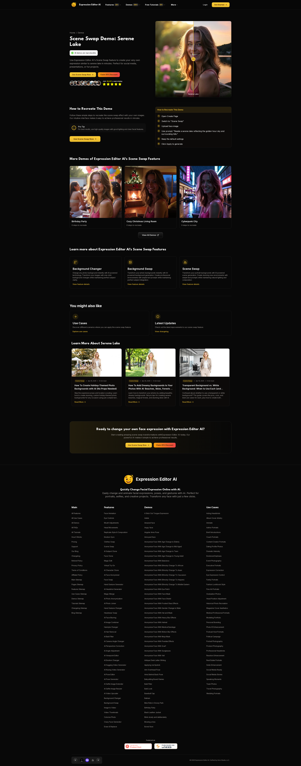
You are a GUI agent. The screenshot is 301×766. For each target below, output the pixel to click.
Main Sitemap (77, 580)
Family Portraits (212, 580)
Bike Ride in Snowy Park (153, 703)
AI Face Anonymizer (112, 575)
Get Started (219, 5)
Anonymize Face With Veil (154, 656)
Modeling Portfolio (213, 618)
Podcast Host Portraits (215, 632)
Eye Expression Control (215, 575)
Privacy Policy (77, 565)
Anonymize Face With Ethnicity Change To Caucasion (165, 575)
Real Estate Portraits (214, 660)
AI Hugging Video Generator (115, 665)
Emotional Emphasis (214, 556)
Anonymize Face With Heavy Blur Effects (160, 618)
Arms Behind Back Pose (153, 674)
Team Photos (211, 684)
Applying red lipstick (152, 665)
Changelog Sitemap (79, 608)
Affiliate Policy (77, 575)
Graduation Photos (213, 594)
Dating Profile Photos (214, 547)
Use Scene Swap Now (81, 75)
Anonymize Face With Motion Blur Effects (160, 632)
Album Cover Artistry (214, 518)
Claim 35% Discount (108, 75)
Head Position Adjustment (216, 599)
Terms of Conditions (79, 570)
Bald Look (148, 689)
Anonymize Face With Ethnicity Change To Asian (163, 570)
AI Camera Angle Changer (114, 641)
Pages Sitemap (77, 584)
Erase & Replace (110, 727)
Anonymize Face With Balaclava (156, 561)
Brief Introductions (213, 532)
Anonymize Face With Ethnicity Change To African (163, 565)
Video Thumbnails (111, 712)
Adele (146, 518)
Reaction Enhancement (215, 656)
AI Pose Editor (109, 674)
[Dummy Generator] (80, 760)
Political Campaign (213, 637)
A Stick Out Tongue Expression (156, 513)
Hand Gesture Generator (113, 584)
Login (205, 5)
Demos (132, 5)
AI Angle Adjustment (111, 651)
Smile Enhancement (214, 665)
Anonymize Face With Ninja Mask (157, 637)
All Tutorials (76, 532)
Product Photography (214, 646)
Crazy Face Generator (112, 722)
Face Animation (110, 513)
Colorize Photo (110, 717)
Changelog (76, 556)
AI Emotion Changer (111, 660)
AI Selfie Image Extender (113, 684)
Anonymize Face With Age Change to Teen (161, 551)
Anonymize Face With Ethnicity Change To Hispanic (164, 580)
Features (111, 5)
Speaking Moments (213, 679)
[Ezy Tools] (86, 760)
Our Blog (75, 551)
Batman (147, 698)
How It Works (77, 537)
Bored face (148, 727)
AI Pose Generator (111, 679)
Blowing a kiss (149, 722)
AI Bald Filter (109, 637)
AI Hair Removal (110, 632)
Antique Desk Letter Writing (155, 660)
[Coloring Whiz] (91, 760)
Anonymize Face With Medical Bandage (160, 627)
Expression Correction (215, 570)
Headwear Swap (110, 613)
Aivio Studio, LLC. (224, 760)
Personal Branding (213, 622)
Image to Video (110, 708)
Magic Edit (108, 561)
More (173, 5)
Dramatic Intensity (213, 551)
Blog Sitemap (77, 613)
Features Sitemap (78, 589)
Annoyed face (150, 537)
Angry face (148, 528)
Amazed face (149, 523)
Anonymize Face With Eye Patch (157, 589)
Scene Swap (109, 547)
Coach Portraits (212, 537)
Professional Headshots (215, 651)
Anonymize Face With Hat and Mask (158, 613)
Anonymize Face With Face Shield (157, 599)
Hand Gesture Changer (113, 608)
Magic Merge (109, 594)
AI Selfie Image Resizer (113, 689)
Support (75, 547)
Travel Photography (214, 689)
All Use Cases (77, 518)
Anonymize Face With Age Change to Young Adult (163, 556)
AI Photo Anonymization (113, 599)
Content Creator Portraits (216, 542)
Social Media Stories (214, 674)
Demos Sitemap (78, 599)
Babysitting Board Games (154, 679)
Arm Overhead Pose (152, 670)
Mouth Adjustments (111, 523)
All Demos (75, 523)
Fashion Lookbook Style (215, 584)
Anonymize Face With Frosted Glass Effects (161, 603)
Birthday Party (149, 708)
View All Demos (149, 235)
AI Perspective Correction (114, 646)
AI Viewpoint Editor (111, 656)
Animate (209, 523)
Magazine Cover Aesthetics (217, 608)
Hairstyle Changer (111, 627)
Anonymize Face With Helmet (155, 622)
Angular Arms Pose (151, 532)
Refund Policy (77, 561)
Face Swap (108, 580)
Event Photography (213, 561)
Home (72, 33)
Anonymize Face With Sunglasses (157, 651)
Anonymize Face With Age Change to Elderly (161, 542)
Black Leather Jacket (152, 712)
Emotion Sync (109, 537)
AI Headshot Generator (113, 589)
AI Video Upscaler (111, 693)
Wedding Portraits (213, 693)
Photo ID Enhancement (215, 627)
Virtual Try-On (109, 565)
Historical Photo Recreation (217, 603)
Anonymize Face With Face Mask (157, 594)
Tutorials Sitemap (78, 603)
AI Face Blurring (110, 618)
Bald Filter (148, 684)
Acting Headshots (213, 513)
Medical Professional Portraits (218, 613)
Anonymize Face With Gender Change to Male (162, 608)
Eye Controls (109, 518)
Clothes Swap (109, 542)
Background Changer (112, 698)
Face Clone (108, 556)
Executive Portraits (213, 565)
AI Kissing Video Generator (114, 670)
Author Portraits (212, 528)
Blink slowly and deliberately (155, 717)
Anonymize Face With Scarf (155, 646)
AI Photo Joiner (110, 603)
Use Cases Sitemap (79, 594)
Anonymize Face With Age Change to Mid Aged (163, 547)
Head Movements (111, 528)
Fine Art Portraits (212, 589)
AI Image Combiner (111, 622)
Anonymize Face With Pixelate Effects (159, 641)
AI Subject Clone (110, 551)
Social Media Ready (214, 670)
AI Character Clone (111, 570)
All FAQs (75, 528)
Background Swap (111, 703)
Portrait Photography (214, 641)
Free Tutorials (154, 5)
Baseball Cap (149, 693)
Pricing (74, 542)
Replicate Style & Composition (115, 532)
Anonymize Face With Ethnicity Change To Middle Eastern (166, 584)
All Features (76, 513)
